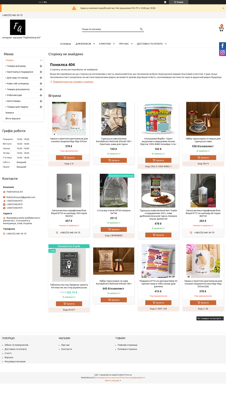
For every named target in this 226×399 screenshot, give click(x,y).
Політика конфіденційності (133, 378)
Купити (71, 157)
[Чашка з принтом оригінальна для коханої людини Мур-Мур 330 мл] (68, 119)
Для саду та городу (17, 77)
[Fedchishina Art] (17, 26)
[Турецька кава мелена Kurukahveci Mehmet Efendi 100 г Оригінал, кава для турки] (113, 119)
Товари (9, 60)
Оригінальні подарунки (20, 71)
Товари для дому (16, 66)
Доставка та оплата (150, 43)
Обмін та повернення (16, 345)
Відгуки (9, 357)
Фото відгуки (12, 118)
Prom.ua (128, 375)
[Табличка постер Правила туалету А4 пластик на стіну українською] (68, 263)
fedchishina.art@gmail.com (20, 197)
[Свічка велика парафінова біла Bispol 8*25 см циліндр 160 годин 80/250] (68, 191)
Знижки (9, 112)
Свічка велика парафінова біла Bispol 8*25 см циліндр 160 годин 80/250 (69, 213)
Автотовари (13, 101)
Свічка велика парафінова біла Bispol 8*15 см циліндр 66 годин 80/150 (203, 213)
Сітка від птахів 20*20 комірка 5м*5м (113, 211)
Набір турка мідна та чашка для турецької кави (203, 140)
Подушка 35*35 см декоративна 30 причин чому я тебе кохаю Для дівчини (158, 284)
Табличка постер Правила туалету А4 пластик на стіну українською (69, 286)
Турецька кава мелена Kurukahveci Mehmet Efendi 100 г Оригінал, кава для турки (114, 141)
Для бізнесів (83, 43)
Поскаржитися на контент (107, 378)
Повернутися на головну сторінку (73, 81)
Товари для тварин (17, 106)
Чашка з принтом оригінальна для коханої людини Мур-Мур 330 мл (69, 140)
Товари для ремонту (18, 89)
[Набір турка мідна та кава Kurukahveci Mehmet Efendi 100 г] (113, 261)
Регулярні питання (15, 361)
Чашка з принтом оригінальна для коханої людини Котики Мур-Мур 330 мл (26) (203, 284)
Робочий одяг (14, 95)
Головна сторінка (127, 349)
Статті (8, 353)
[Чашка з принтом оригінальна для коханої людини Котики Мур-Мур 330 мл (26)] (203, 261)
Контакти (66, 349)
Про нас (124, 43)
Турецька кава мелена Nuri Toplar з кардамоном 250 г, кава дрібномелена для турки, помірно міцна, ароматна (158, 214)
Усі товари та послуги (209, 318)
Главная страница (127, 345)
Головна (65, 44)
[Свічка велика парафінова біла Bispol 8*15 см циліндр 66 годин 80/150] (203, 191)
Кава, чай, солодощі (18, 83)
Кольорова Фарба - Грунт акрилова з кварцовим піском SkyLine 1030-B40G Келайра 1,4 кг (158, 141)
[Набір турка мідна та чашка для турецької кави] (203, 119)
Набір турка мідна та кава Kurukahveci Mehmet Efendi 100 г (114, 282)
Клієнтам (105, 43)
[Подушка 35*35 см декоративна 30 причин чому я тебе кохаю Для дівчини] (158, 261)
